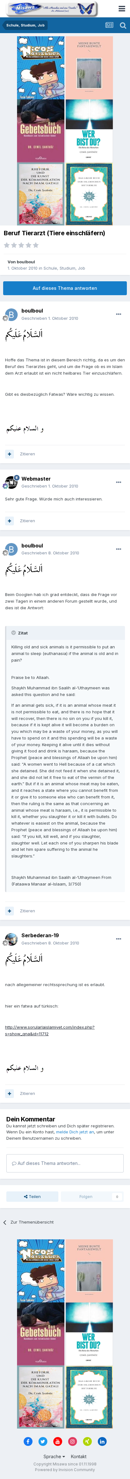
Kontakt (78, 1456)
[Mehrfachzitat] (9, 454)
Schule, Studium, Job (64, 268)
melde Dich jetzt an (75, 1131)
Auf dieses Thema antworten (65, 288)
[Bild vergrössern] (23, 334)
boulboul (26, 261)
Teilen (34, 1196)
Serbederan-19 (40, 935)
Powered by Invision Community (65, 1469)
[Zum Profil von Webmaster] (11, 482)
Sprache (53, 1456)
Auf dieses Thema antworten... (48, 1163)
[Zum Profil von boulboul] (11, 314)
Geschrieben (49, 318)
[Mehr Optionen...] (118, 314)
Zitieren (27, 453)
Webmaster (36, 479)
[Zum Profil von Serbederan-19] (11, 939)
